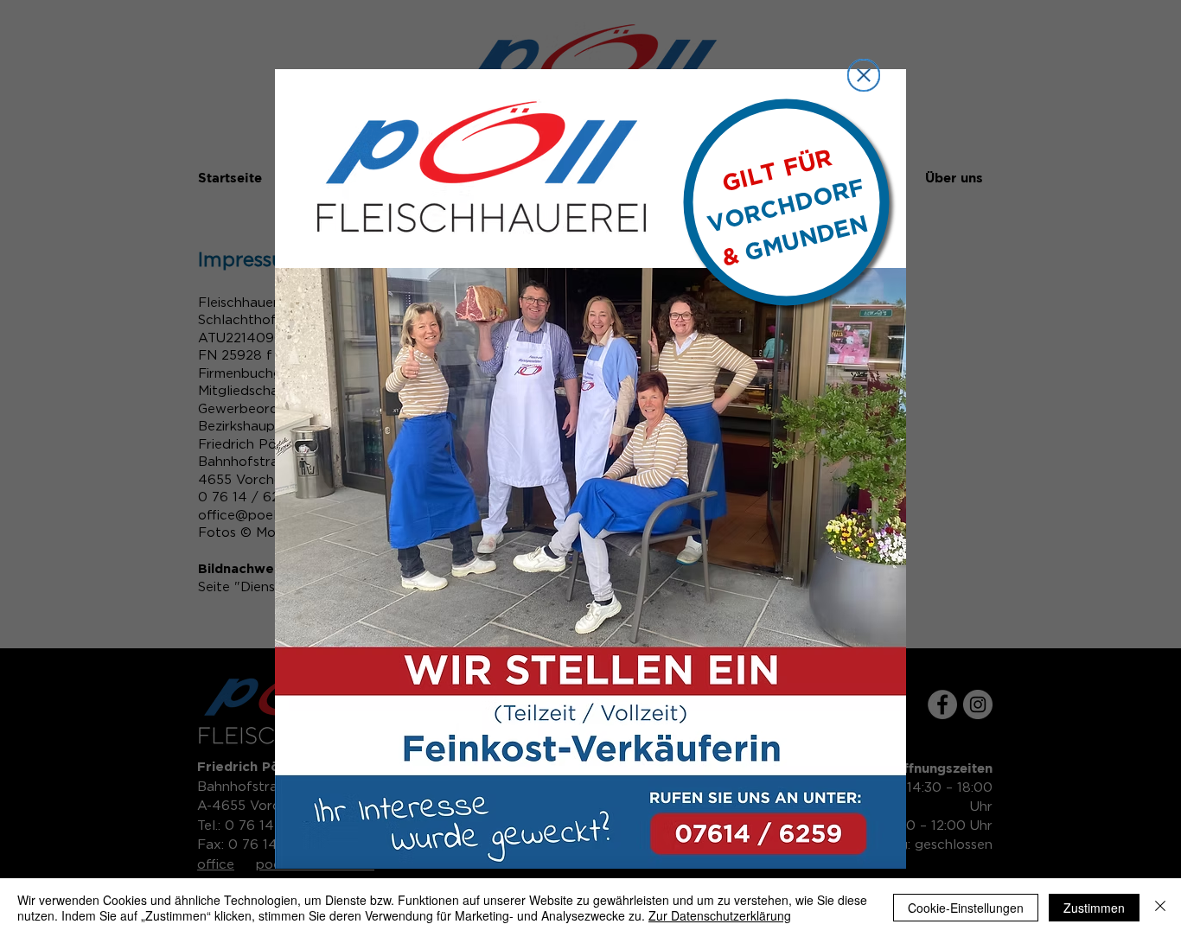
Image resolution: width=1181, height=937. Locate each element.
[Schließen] (1160, 907)
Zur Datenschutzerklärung (719, 915)
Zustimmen (1094, 907)
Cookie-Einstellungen (966, 907)
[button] (863, 75)
